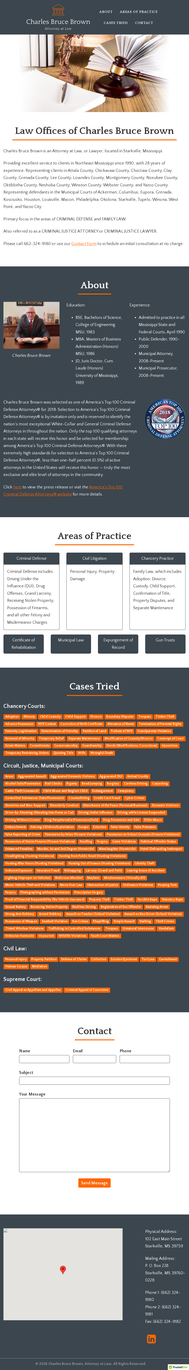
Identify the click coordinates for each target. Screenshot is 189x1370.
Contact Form (84, 244)
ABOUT (105, 12)
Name (24, 1051)
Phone (125, 1051)
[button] (63, 1270)
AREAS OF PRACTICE (138, 12)
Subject (26, 1072)
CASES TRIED (116, 23)
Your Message (32, 1094)
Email (78, 1051)
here (17, 487)
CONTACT (144, 23)
